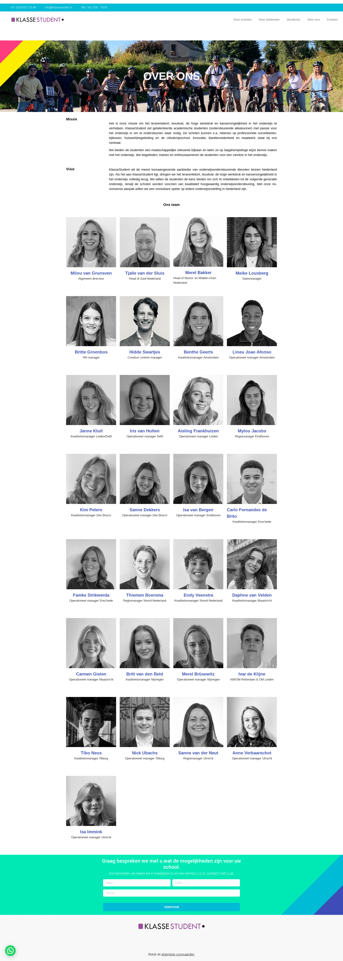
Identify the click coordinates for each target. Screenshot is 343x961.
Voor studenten (269, 19)
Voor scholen (242, 19)
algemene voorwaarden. (178, 954)
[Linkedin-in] (168, 943)
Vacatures (293, 19)
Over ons (313, 19)
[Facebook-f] (160, 943)
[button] (10, 950)
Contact (332, 19)
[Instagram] (183, 943)
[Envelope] (175, 943)
